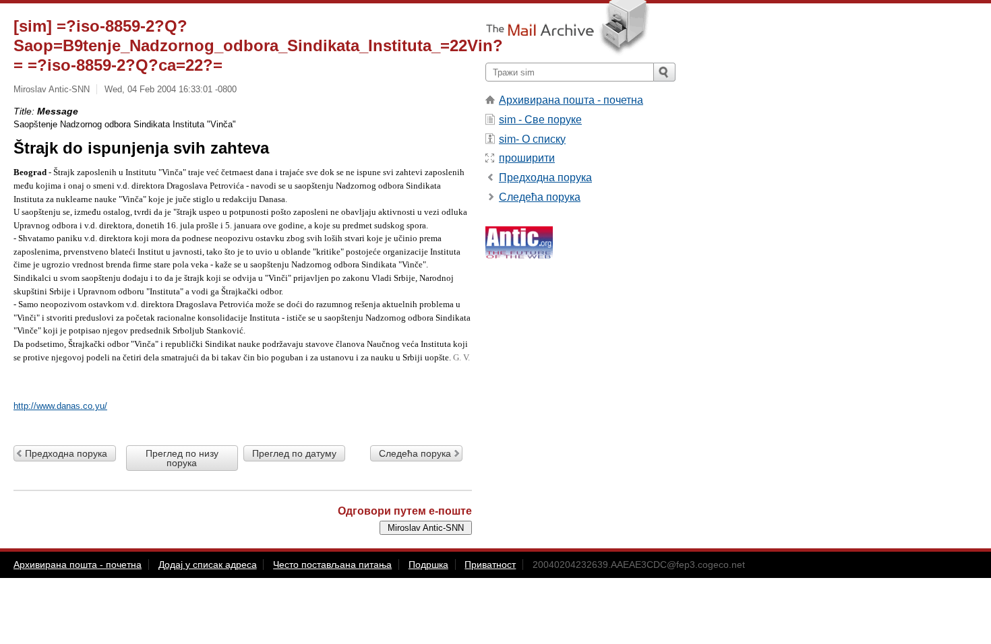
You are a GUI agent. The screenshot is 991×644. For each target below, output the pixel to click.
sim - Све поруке (540, 119)
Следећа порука (415, 453)
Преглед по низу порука (182, 458)
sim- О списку (532, 139)
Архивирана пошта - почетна (571, 100)
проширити (527, 158)
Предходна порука (66, 453)
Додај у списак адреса (207, 564)
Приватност (490, 564)
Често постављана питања (332, 564)
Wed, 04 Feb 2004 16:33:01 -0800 (170, 89)
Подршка (428, 564)
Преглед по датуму (294, 453)
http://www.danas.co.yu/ (60, 406)
